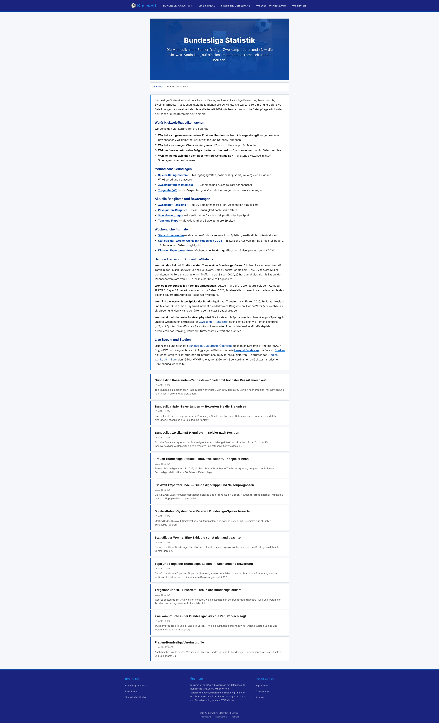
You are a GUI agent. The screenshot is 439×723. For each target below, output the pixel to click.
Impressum (262, 685)
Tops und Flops (168, 220)
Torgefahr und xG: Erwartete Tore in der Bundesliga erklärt (198, 590)
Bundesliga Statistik (178, 5)
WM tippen (299, 5)
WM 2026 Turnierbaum (271, 5)
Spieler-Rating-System (173, 175)
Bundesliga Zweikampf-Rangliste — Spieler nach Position (197, 432)
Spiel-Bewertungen (170, 215)
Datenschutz (262, 691)
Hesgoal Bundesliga (246, 350)
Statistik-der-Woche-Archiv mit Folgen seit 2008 (190, 240)
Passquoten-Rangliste (172, 210)
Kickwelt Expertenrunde (174, 250)
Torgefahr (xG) (167, 190)
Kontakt (260, 697)
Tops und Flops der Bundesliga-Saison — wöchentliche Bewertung (204, 564)
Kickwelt (158, 86)
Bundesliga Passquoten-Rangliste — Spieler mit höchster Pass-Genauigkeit (210, 380)
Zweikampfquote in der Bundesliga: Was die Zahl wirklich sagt (200, 616)
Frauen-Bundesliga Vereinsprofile (179, 642)
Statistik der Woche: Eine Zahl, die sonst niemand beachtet (198, 537)
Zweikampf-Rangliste (172, 204)
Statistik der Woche (235, 5)
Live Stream (207, 5)
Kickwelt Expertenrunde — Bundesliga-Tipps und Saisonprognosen (204, 485)
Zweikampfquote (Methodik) (176, 185)
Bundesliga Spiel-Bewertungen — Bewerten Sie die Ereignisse (200, 406)
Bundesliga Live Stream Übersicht (210, 345)
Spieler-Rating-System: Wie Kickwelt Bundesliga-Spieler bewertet (203, 511)
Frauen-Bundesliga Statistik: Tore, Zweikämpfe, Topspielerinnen (202, 459)
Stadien (280, 350)
